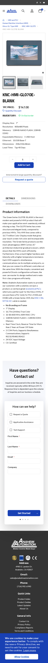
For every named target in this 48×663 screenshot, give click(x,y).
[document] (24, 648)
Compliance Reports (24, 627)
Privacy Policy (24, 624)
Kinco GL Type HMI (10, 26)
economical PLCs (33, 288)
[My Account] (32, 10)
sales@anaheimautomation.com (24, 578)
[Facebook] (37, 2)
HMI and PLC (13, 20)
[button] (43, 73)
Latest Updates (24, 605)
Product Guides (24, 602)
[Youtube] (43, 2)
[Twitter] (40, 2)
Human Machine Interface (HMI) (15, 23)
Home (3, 20)
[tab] (10, 198)
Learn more (29, 650)
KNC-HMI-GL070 (29, 26)
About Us (24, 608)
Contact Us (24, 621)
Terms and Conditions (24, 631)
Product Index (24, 599)
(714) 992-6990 (24, 586)
